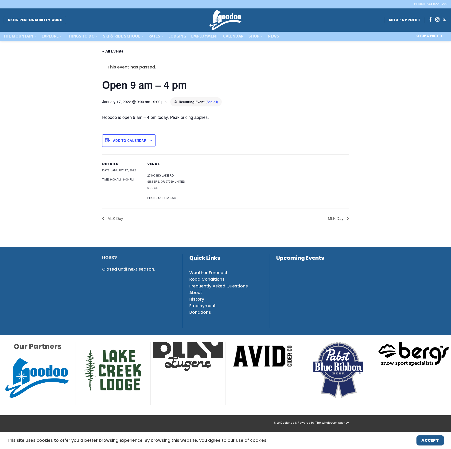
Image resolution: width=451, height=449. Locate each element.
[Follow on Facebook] (430, 20)
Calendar (233, 36)
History (196, 299)
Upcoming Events (300, 258)
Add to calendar (129, 140)
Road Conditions (207, 279)
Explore (50, 36)
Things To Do (81, 36)
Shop (254, 36)
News (273, 36)
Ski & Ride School (121, 36)
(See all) (212, 101)
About (195, 292)
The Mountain (18, 36)
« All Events (112, 51)
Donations (200, 312)
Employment (204, 36)
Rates (154, 36)
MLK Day (115, 218)
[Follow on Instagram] (437, 20)
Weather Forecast (208, 272)
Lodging (177, 36)
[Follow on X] (444, 20)
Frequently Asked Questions (218, 286)
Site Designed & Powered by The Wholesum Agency (311, 423)
